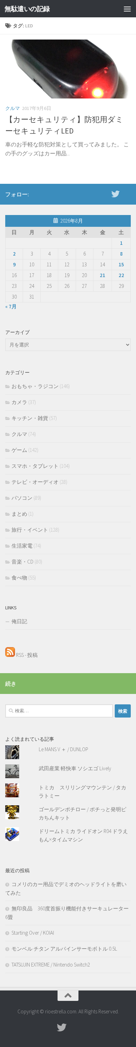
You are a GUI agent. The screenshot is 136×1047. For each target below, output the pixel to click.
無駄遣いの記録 (27, 9)
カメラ (19, 402)
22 (121, 275)
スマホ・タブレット (35, 466)
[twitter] (115, 194)
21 (102, 275)
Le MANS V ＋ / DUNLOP (63, 749)
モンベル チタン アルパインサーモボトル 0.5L (64, 948)
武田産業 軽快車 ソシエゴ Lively (75, 768)
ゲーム (19, 450)
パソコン (22, 498)
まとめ (19, 513)
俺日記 (19, 621)
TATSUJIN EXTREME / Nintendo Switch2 (51, 964)
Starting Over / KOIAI (33, 932)
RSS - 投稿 (26, 655)
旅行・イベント (30, 529)
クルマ (12, 108)
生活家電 (22, 545)
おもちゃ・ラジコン (35, 386)
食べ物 (19, 577)
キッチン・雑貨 (30, 418)
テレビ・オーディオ (35, 482)
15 (121, 264)
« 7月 (11, 306)
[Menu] (127, 8)
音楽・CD (22, 561)
